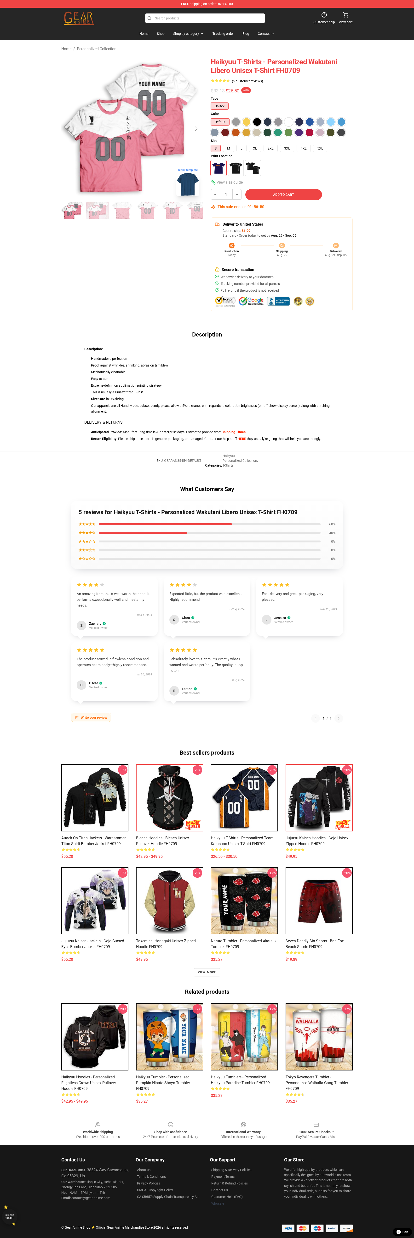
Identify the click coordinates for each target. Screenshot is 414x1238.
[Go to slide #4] (147, 210)
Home (66, 49)
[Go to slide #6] (197, 210)
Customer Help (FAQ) (227, 1197)
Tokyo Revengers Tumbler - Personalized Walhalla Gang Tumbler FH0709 (317, 1083)
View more (207, 972)
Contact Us (219, 1190)
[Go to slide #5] (172, 210)
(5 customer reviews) (247, 81)
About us (143, 1170)
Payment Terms (223, 1176)
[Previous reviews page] (315, 718)
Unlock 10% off (10, 1216)
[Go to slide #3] (122, 210)
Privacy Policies (148, 1183)
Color (215, 114)
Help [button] (405, 1232)
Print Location (221, 156)
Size (214, 141)
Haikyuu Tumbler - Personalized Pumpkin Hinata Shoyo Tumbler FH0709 (163, 1083)
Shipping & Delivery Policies (231, 1170)
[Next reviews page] (338, 718)
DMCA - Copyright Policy (155, 1190)
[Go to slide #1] (72, 210)
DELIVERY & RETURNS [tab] (103, 422)
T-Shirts (228, 465)
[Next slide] (196, 129)
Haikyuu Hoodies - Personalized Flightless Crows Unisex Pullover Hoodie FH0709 (88, 1083)
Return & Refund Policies (229, 1183)
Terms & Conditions (151, 1176)
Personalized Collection (96, 49)
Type (214, 98)
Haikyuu (229, 456)
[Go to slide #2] (97, 210)
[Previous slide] (69, 129)
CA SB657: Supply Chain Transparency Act (168, 1197)
